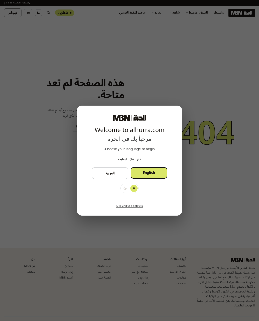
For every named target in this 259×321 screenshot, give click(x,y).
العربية (110, 173)
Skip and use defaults (129, 206)
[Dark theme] (125, 188)
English (149, 173)
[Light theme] (134, 188)
